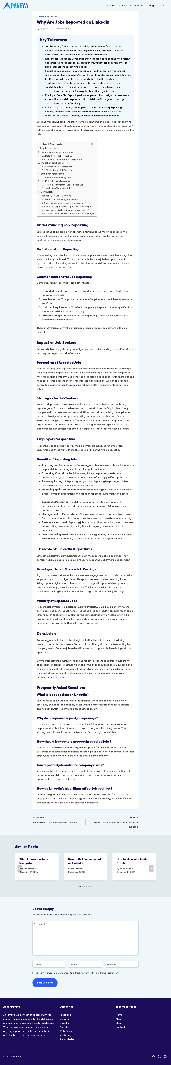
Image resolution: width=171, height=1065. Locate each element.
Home (110, 5)
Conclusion (47, 191)
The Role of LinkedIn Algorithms (57, 181)
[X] (159, 1056)
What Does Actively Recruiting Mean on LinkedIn (116, 822)
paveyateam (45, 28)
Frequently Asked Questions (56, 195)
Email (74, 964)
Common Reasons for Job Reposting (64, 159)
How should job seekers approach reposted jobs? (70, 206)
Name (38, 964)
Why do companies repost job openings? (66, 203)
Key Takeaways (48, 148)
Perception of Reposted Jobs (59, 166)
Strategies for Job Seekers (59, 170)
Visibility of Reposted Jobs (58, 188)
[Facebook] (153, 1056)
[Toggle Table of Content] (91, 144)
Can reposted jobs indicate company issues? (67, 210)
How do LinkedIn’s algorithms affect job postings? (70, 213)
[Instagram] (165, 1056)
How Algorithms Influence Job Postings (64, 184)
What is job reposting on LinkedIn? (62, 199)
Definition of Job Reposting (58, 155)
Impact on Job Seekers (52, 162)
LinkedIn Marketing (47, 16)
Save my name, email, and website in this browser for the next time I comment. (77, 972)
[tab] (80, 886)
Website (111, 964)
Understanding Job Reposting (57, 152)
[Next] (151, 868)
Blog (151, 5)
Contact (161, 5)
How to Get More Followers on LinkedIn (54, 820)
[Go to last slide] (20, 868)
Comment (40, 924)
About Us (122, 5)
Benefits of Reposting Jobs (58, 177)
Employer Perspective (52, 173)
